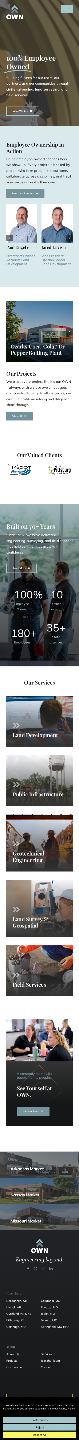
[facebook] (28, 1268)
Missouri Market (26, 1221)
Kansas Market (25, 1194)
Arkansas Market (27, 1168)
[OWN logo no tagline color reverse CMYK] (14, 7)
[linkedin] (51, 1268)
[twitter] (35, 1268)
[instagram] (43, 1268)
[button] (9, 238)
